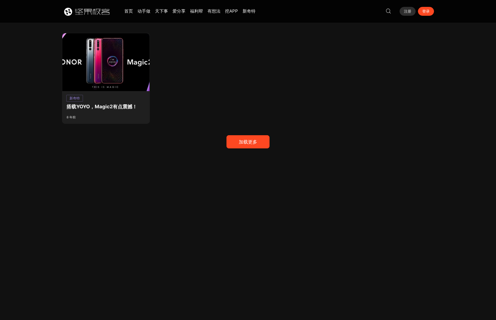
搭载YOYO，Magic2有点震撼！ (102, 106)
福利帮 (196, 11)
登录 (426, 11)
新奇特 (249, 11)
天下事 (161, 11)
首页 (128, 11)
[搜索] (388, 11)
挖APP (231, 11)
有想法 (214, 11)
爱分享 (179, 11)
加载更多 (248, 142)
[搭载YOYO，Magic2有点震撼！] (106, 62)
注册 (407, 11)
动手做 (143, 11)
